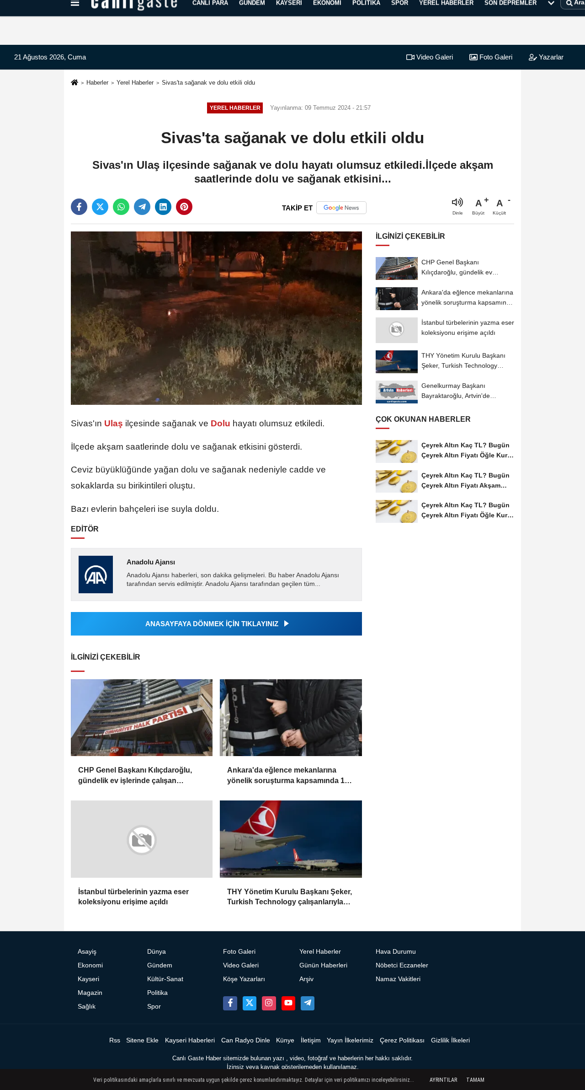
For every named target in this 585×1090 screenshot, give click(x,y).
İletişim (311, 1040)
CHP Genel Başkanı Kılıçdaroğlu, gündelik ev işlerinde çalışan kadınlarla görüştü (135, 776)
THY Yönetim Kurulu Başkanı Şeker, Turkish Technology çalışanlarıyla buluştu (289, 897)
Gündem (159, 965)
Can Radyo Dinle (245, 1040)
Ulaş (113, 423)
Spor (154, 1006)
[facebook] (79, 207)
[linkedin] (163, 207)
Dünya (156, 951)
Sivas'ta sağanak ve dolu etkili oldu (208, 82)
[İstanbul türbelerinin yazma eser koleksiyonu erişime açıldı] (142, 839)
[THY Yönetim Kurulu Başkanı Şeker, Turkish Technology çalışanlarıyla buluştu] (291, 839)
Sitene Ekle (142, 1040)
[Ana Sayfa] (74, 83)
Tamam (475, 1080)
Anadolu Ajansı (151, 562)
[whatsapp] (121, 207)
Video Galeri (434, 57)
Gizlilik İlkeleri (450, 1040)
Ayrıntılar (443, 1080)
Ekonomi (90, 965)
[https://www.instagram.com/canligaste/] (269, 1003)
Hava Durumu (396, 951)
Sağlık (87, 1006)
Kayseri (88, 979)
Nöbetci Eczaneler (402, 965)
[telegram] (142, 207)
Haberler (97, 82)
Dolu (220, 423)
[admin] (307, 1003)
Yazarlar (550, 57)
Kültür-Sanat (165, 979)
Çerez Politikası (402, 1040)
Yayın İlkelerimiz (350, 1040)
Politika (157, 992)
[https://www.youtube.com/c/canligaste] (288, 1003)
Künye (285, 1040)
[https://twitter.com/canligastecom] (249, 1003)
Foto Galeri (495, 57)
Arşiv (306, 979)
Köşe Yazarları (244, 979)
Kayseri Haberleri (190, 1040)
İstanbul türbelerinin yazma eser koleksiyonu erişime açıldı (133, 897)
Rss (114, 1040)
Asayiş (87, 951)
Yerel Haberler (135, 82)
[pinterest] (184, 207)
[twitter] (100, 207)
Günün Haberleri (323, 965)
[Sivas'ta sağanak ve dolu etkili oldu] (216, 317)
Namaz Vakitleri (398, 979)
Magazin (90, 992)
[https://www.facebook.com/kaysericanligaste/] (230, 1003)
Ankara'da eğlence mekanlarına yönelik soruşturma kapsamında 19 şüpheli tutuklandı (288, 776)
